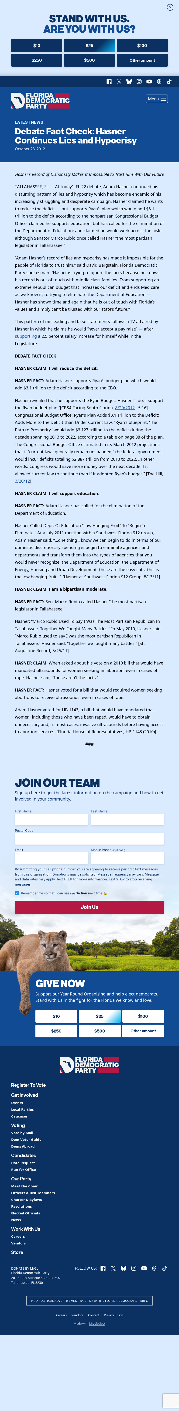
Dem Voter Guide (26, 1139)
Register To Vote (28, 1085)
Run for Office (23, 1169)
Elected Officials (25, 1213)
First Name (23, 811)
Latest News (29, 122)
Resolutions (21, 1206)
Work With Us (25, 1229)
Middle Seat (97, 1323)
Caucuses (19, 1116)
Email (19, 850)
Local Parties (22, 1109)
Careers (18, 1236)
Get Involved (24, 1095)
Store (17, 1252)
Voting (18, 1125)
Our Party (21, 1179)
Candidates (23, 1155)
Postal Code (24, 830)
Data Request (23, 1163)
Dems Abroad (23, 1146)
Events (17, 1103)
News (16, 1220)
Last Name (99, 811)
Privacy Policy (113, 1315)
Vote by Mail (22, 1133)
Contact (93, 1315)
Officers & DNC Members (33, 1193)
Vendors (18, 1243)
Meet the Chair (24, 1186)
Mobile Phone (108, 850)
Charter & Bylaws (26, 1199)
